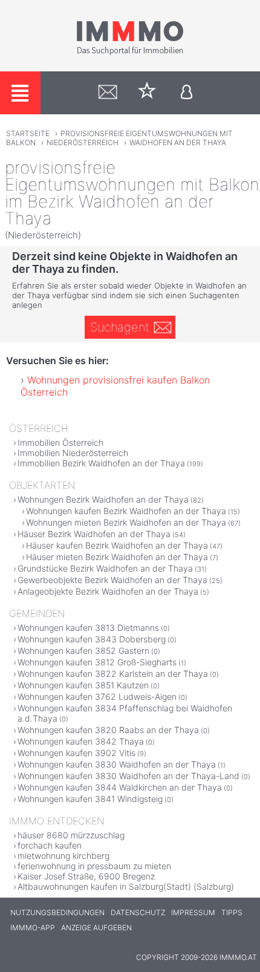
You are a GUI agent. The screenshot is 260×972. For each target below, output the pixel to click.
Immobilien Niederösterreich (73, 453)
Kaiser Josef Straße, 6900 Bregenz (86, 876)
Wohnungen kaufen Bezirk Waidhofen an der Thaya (126, 511)
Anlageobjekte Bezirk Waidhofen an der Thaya (108, 591)
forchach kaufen (50, 845)
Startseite (28, 133)
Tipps (231, 912)
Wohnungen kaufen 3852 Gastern (83, 650)
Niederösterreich (83, 142)
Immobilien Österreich (60, 442)
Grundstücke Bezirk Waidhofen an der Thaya (105, 568)
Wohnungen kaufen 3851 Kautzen (83, 685)
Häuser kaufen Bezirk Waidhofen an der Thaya (117, 545)
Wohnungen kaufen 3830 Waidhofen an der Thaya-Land (128, 776)
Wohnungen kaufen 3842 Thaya (81, 741)
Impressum (193, 912)
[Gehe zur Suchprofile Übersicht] (108, 92)
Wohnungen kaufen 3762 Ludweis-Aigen (97, 696)
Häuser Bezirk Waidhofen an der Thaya (94, 534)
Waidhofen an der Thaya (177, 142)
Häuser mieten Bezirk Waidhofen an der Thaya (117, 557)
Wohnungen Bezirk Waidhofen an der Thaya (103, 499)
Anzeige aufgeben (96, 927)
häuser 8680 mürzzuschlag (71, 835)
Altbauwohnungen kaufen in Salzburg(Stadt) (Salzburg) (126, 886)
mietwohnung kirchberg (63, 855)
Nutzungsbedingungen (57, 912)
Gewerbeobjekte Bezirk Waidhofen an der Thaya (112, 580)
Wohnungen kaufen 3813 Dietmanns (88, 627)
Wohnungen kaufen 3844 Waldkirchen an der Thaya (120, 787)
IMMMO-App (32, 927)
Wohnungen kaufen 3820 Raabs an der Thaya (108, 730)
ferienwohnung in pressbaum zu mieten (94, 866)
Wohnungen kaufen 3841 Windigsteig (90, 799)
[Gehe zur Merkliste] (147, 92)
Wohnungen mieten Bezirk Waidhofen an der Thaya (126, 522)
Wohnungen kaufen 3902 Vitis (76, 753)
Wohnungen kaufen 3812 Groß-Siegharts (97, 662)
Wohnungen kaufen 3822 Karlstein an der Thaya (113, 673)
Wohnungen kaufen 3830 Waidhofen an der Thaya (117, 764)
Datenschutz (138, 912)
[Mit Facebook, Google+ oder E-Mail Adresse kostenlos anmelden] (186, 92)
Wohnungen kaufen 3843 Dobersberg (92, 639)
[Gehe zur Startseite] (130, 52)
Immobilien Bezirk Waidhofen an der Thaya (101, 463)
